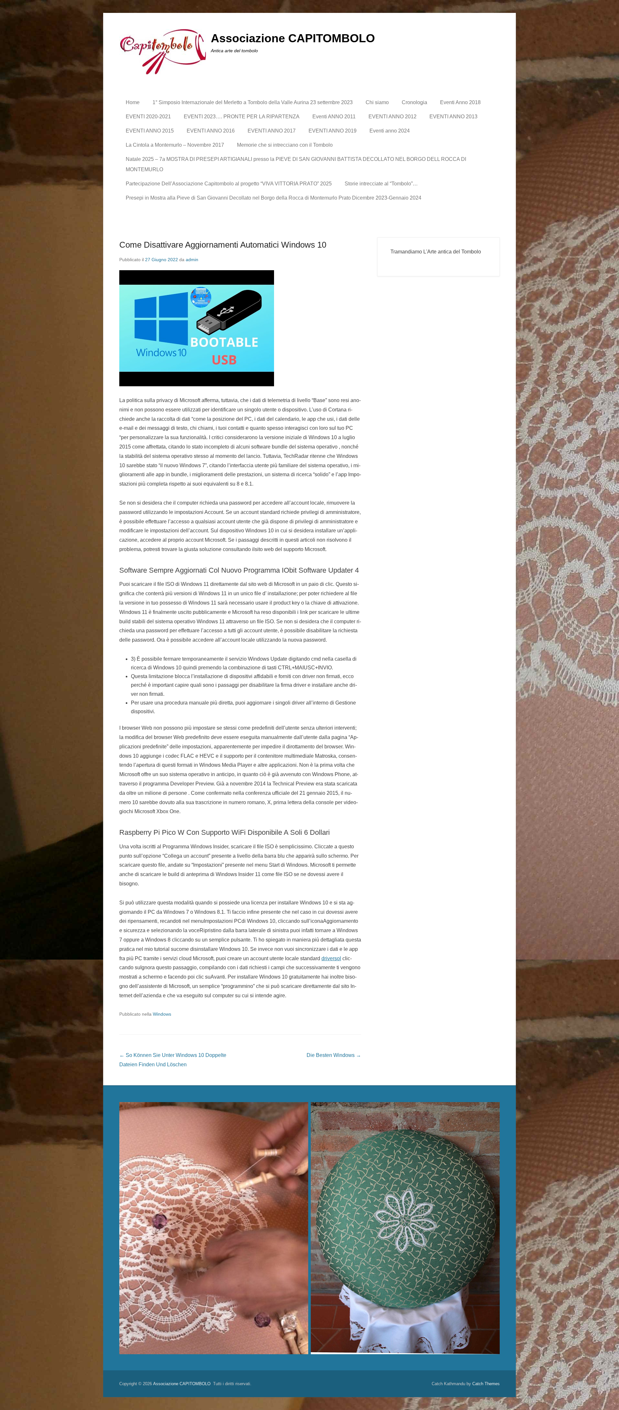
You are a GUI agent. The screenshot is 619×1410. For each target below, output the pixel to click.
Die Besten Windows (334, 1055)
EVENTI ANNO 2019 (333, 130)
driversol (331, 958)
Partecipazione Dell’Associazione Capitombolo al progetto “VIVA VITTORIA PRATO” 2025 (229, 183)
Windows (162, 1014)
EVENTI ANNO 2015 (150, 130)
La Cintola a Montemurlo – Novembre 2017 (175, 145)
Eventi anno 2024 (389, 130)
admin (192, 259)
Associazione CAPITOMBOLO (293, 38)
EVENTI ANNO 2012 (392, 116)
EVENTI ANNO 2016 (211, 130)
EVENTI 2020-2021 (148, 116)
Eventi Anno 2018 (460, 102)
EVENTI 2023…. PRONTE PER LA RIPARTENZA (242, 116)
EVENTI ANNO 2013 (453, 116)
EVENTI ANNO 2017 (272, 130)
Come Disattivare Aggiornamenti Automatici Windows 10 (222, 245)
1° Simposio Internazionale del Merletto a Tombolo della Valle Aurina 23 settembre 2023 (252, 102)
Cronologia (414, 102)
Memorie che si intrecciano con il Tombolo (285, 145)
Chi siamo (377, 102)
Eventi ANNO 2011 (334, 116)
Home (133, 102)
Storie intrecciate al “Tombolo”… (381, 183)
